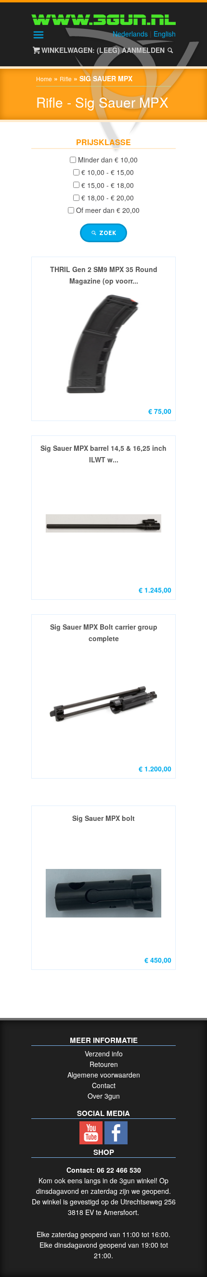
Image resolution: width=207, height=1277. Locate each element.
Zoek (107, 233)
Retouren (104, 1064)
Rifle (66, 78)
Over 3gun (104, 1096)
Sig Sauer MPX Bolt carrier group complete (103, 632)
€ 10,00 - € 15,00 (107, 172)
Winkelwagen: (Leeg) (80, 50)
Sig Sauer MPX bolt (103, 818)
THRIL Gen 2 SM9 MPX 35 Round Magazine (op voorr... (103, 274)
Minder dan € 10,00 (108, 159)
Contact (104, 1085)
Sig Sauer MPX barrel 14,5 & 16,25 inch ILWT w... (103, 453)
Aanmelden (143, 50)
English (165, 33)
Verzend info (104, 1053)
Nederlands (130, 33)
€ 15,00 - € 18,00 (107, 185)
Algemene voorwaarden (103, 1074)
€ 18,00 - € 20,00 (107, 197)
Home (44, 78)
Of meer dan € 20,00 (108, 210)
